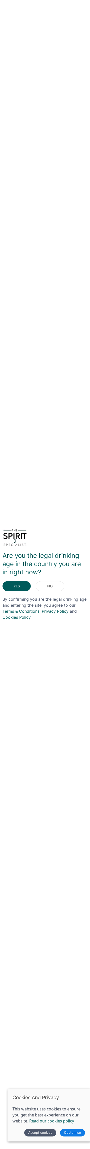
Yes (17, 586)
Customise (72, 1132)
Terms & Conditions (21, 611)
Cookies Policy (16, 617)
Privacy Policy (55, 611)
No (50, 586)
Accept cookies (40, 1132)
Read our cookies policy (51, 1121)
